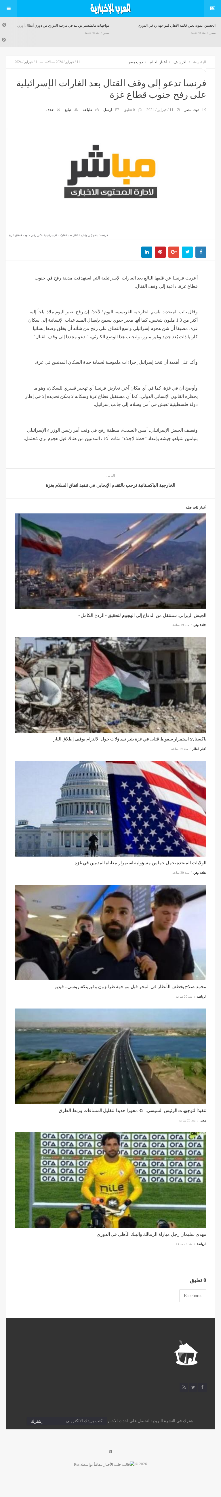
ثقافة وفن (199, 625)
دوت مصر (135, 62)
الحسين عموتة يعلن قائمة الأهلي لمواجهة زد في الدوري (177, 26)
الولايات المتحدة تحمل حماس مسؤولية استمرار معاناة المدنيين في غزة (140, 862)
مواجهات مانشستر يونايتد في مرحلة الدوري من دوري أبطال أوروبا (62, 26)
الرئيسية (199, 62)
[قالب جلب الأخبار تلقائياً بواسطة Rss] (104, 1464)
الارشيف (180, 62)
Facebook (193, 1295)
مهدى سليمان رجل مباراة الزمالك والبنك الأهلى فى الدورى (151, 1234)
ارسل (107, 110)
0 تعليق (129, 110)
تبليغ (67, 110)
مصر (106, 32)
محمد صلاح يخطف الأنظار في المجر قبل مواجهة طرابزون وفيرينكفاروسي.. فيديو (130, 986)
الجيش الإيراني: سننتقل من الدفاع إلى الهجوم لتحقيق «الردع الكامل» (142, 615)
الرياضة (201, 996)
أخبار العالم (158, 62)
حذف (50, 110)
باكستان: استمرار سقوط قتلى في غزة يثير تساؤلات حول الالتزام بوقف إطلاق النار (130, 738)
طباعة (87, 110)
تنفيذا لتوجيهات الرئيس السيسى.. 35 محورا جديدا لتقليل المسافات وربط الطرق (132, 1110)
